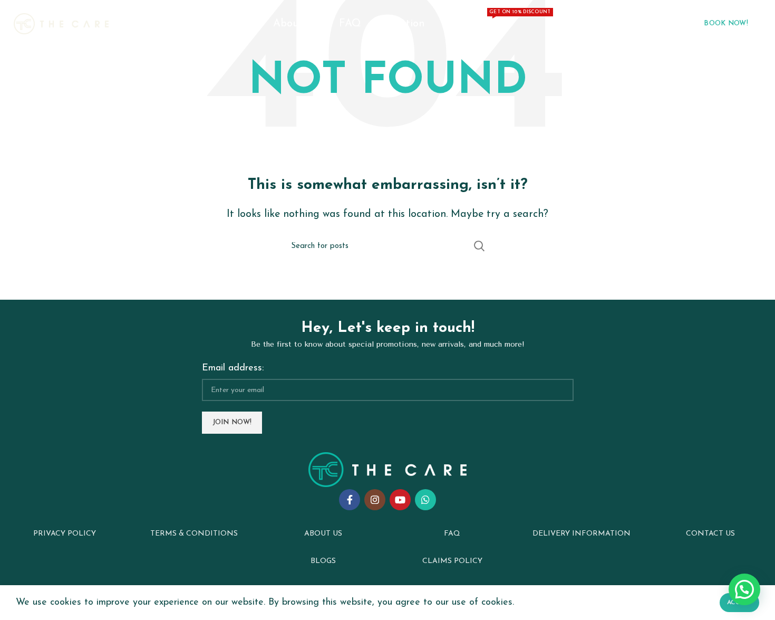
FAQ (452, 534)
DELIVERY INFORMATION (581, 534)
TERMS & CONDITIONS (194, 534)
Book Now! (726, 23)
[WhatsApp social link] (425, 499)
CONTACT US (710, 534)
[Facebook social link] (349, 499)
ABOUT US (323, 534)
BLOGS (323, 561)
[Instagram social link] (374, 499)
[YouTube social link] (400, 499)
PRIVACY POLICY (64, 534)
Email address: (233, 368)
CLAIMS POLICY (452, 561)
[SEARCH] (479, 246)
